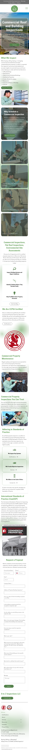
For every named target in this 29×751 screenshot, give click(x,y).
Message (6, 675)
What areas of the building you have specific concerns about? (13, 653)
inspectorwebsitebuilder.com (6, 749)
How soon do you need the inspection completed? (12, 628)
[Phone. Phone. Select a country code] (17, 573)
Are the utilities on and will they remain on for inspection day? (14, 613)
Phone (17, 570)
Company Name (8, 583)
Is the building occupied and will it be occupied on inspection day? (12, 605)
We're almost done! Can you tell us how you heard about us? (13, 668)
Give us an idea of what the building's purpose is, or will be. (14, 597)
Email (5, 577)
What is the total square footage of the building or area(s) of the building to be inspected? (14, 621)
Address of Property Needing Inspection (13, 590)
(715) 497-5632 (5, 732)
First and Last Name (9, 570)
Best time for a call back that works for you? (14, 661)
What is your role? (8, 636)
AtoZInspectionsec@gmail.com (9, 730)
